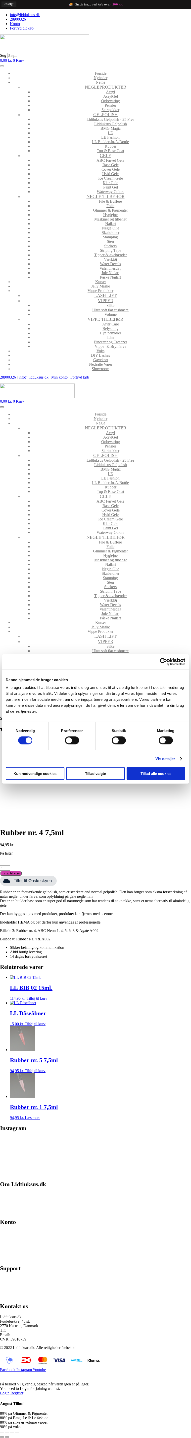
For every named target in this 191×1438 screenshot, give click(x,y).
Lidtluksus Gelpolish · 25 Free (110, 119)
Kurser (100, 282)
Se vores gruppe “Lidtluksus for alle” (29, 1287)
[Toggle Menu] (2, 66)
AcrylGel (110, 96)
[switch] (72, 740)
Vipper (105, 300)
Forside (100, 73)
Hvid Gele (110, 174)
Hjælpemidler (110, 333)
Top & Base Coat (110, 151)
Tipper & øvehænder (110, 255)
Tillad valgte (95, 773)
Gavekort (100, 360)
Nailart (110, 224)
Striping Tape (110, 250)
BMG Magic (110, 128)
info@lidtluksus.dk (33, 377)
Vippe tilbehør (105, 319)
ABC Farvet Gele (110, 160)
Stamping (110, 237)
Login (4, 1393)
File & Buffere (110, 201)
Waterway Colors (110, 192)
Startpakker (110, 110)
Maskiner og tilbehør (110, 219)
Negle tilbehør (106, 196)
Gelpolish (105, 114)
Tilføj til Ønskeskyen (33, 880)
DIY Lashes (100, 355)
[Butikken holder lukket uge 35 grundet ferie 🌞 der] (71, 1149)
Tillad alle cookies (156, 773)
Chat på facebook (14, 1279)
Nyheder (100, 78)
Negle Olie (110, 228)
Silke (110, 305)
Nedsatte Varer (100, 364)
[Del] (12, 1432)
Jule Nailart (110, 273)
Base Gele (110, 165)
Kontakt (6, 1211)
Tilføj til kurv (11, 873)
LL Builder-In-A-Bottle (110, 142)
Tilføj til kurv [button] (37, 998)
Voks (100, 351)
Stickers (110, 246)
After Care (110, 324)
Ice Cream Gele (110, 178)
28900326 (8, 377)
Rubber (110, 146)
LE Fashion (110, 137)
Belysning (110, 328)
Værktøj (110, 259)
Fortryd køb (79, 377)
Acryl (110, 92)
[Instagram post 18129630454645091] (23, 1144)
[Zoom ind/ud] (2, 1432)
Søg (3, 55)
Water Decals (110, 264)
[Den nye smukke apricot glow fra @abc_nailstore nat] (119, 1151)
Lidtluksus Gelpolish (110, 124)
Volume (110, 314)
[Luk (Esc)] (17, 1432)
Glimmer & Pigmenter (110, 210)
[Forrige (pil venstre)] (2, 1437)
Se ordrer (7, 1241)
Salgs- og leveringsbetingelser (23, 1203)
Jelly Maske (100, 286)
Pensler (110, 105)
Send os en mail (12, 1296)
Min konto (59, 377)
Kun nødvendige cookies (34, 773)
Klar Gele (110, 183)
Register (16, 1393)
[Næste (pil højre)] (7, 1437)
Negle (100, 82)
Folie (110, 206)
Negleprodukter (105, 87)
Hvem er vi (9, 1194)
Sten (110, 241)
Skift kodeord (10, 1249)
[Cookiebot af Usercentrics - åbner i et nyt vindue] (163, 661)
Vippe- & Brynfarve (110, 346)
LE (110, 133)
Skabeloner (110, 232)
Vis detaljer (165, 758)
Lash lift (105, 295)
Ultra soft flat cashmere (110, 310)
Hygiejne (110, 215)
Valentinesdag (110, 268)
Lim (110, 337)
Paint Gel (110, 187)
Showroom (100, 369)
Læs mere (32, 1118)
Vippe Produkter (100, 290)
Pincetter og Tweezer (110, 342)
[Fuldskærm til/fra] (7, 1432)
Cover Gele (110, 169)
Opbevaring (110, 101)
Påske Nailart (110, 277)
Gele (105, 155)
